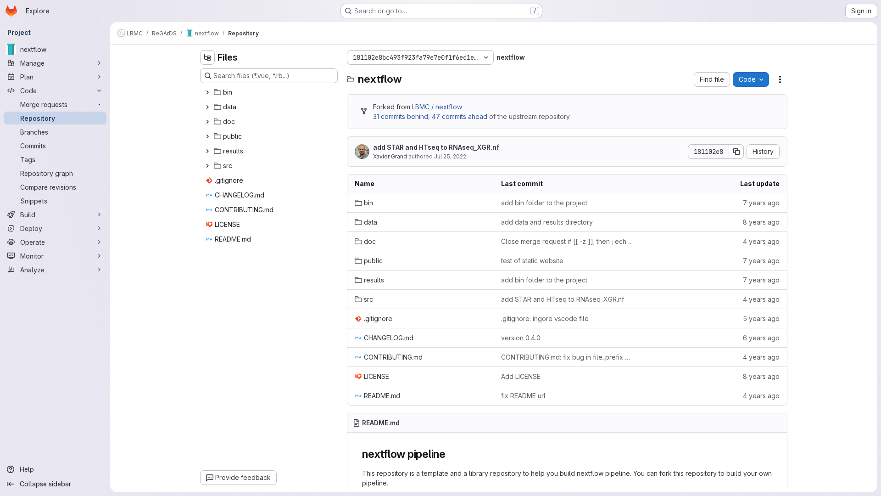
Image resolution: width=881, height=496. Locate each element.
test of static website (532, 261)
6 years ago (761, 338)
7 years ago (761, 203)
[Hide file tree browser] (207, 57)
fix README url (523, 396)
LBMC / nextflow (437, 107)
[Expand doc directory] (207, 121)
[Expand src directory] (207, 165)
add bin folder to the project (544, 203)
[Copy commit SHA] (736, 151)
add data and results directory (547, 222)
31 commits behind (400, 116)
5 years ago (761, 318)
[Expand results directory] (207, 151)
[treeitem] (270, 92)
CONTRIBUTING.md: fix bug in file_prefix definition (567, 357)
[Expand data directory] (207, 107)
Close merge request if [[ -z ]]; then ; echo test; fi (567, 241)
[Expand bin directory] (207, 92)
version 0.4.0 (521, 338)
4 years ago (761, 241)
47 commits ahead (459, 116)
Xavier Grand (390, 156)
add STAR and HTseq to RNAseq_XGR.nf (436, 147)
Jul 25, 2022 (450, 156)
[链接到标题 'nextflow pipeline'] (451, 454)
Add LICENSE (521, 376)
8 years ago (761, 222)
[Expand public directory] (207, 136)
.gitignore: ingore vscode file (545, 318)
